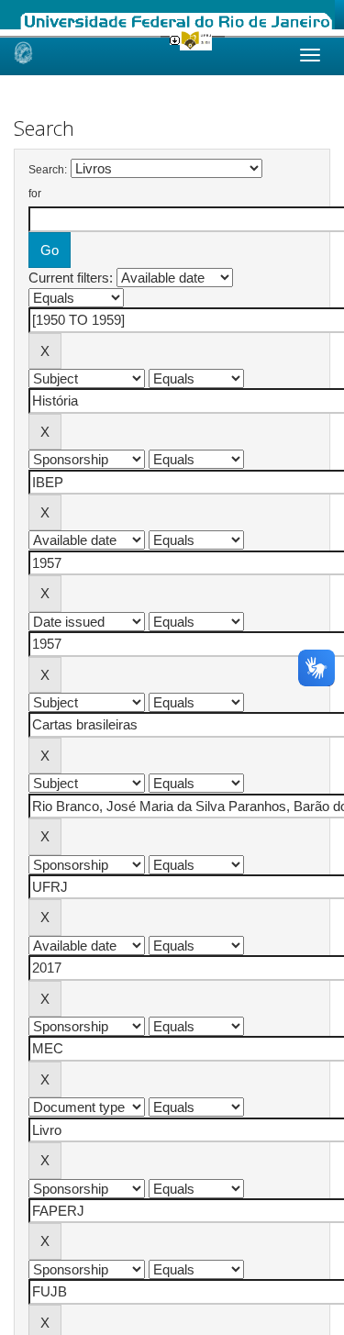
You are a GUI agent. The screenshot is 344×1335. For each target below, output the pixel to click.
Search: (47, 169)
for (34, 193)
